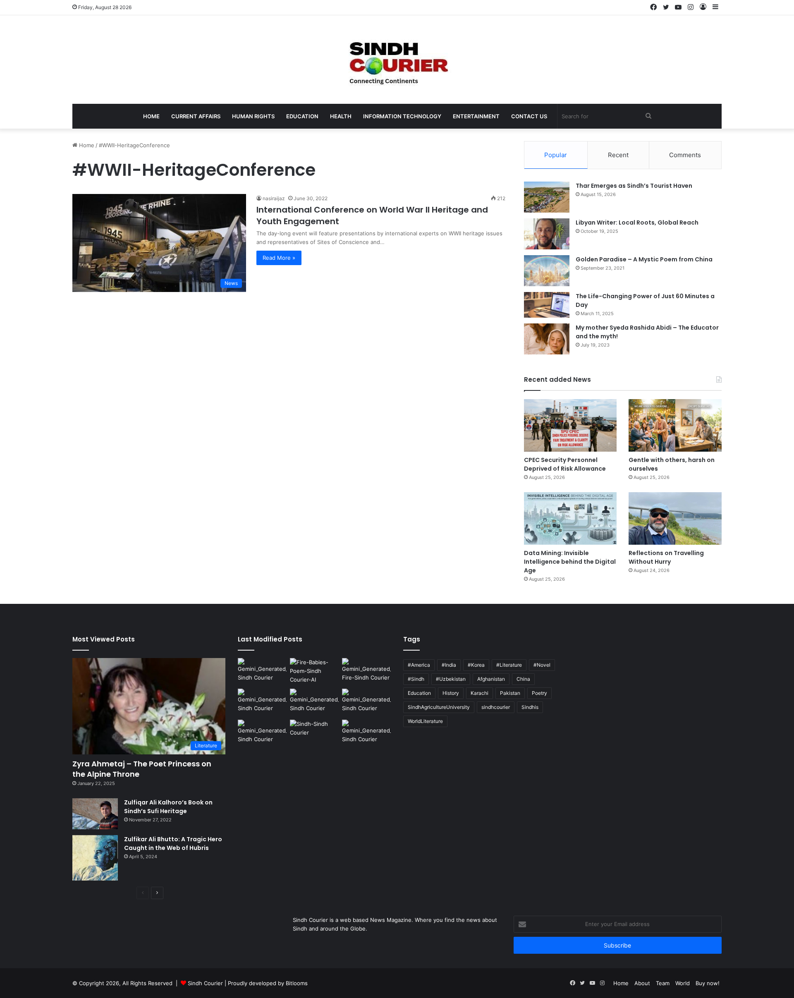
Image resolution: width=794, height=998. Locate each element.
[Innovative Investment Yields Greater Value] (262, 702)
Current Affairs (195, 116)
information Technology (402, 116)
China (523, 679)
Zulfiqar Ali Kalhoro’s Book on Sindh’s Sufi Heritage (168, 806)
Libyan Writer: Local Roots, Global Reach (637, 222)
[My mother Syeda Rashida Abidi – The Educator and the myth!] (546, 338)
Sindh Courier (205, 983)
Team (663, 983)
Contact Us (529, 116)
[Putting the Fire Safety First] (366, 672)
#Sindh (416, 679)
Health (341, 116)
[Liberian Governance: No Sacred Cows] (366, 702)
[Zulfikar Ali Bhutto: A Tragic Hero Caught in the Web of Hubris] (95, 858)
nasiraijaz (274, 198)
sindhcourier (495, 707)
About (642, 983)
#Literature (509, 665)
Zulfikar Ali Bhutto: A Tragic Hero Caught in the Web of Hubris (173, 843)
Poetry (539, 693)
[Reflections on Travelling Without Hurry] (675, 518)
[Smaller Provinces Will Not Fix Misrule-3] (314, 702)
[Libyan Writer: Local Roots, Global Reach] (546, 233)
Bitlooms (297, 983)
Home (151, 116)
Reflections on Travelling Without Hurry (666, 557)
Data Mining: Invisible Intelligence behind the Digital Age (570, 561)
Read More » (279, 257)
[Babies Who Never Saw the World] (314, 672)
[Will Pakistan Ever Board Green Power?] (262, 672)
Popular (555, 155)
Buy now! (708, 983)
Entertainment (476, 116)
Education (302, 116)
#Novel (541, 665)
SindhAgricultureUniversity (439, 707)
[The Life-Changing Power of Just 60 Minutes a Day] (546, 305)
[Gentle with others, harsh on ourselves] (675, 425)
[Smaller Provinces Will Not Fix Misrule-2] (366, 733)
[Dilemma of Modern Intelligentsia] (314, 733)
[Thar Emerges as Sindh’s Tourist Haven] (546, 197)
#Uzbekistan (451, 679)
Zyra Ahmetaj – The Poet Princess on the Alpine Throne (141, 769)
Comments (685, 155)
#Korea (476, 665)
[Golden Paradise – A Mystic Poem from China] (546, 270)
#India (449, 665)
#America (419, 665)
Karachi (479, 693)
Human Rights (253, 116)
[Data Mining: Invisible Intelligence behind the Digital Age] (570, 518)
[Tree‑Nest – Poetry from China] (262, 733)
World (682, 983)
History (450, 693)
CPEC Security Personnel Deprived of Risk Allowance (565, 464)
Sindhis (529, 707)
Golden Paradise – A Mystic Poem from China (644, 259)
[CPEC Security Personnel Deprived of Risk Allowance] (570, 425)
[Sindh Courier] (397, 59)
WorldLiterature (425, 721)
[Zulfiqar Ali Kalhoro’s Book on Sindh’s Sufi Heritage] (95, 813)
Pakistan (510, 693)
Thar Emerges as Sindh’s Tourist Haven (634, 186)
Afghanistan (491, 679)
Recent (618, 155)
